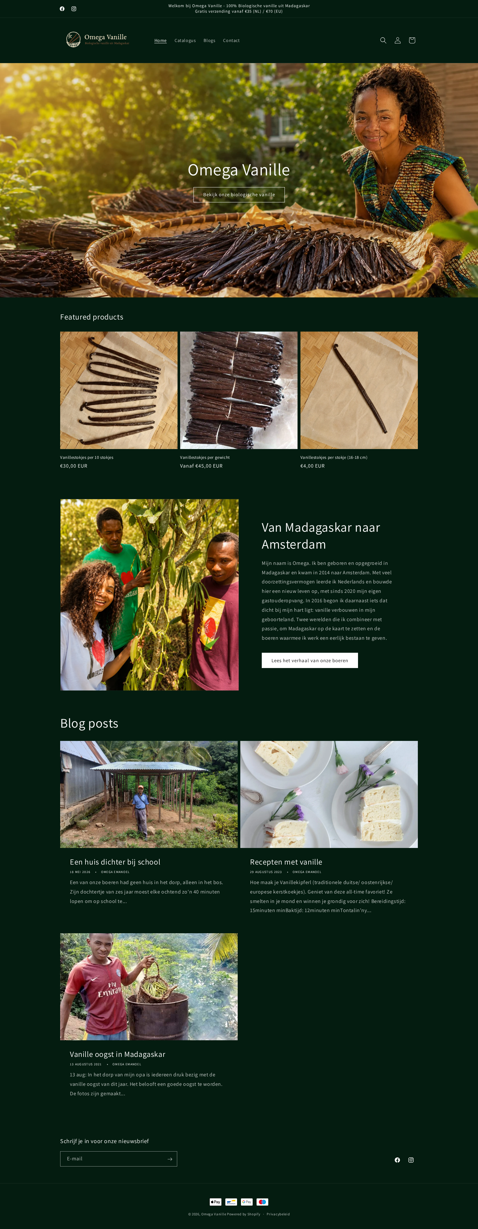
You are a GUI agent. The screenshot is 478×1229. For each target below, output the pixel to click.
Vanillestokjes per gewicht (205, 457)
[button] (383, 40)
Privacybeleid (278, 1213)
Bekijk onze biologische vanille (239, 194)
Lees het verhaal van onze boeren (310, 660)
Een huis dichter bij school (115, 862)
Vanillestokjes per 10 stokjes (86, 457)
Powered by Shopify (243, 1214)
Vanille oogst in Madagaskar (117, 1054)
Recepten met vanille (286, 862)
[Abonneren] (170, 1159)
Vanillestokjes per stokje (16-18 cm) (334, 457)
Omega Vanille (213, 1214)
